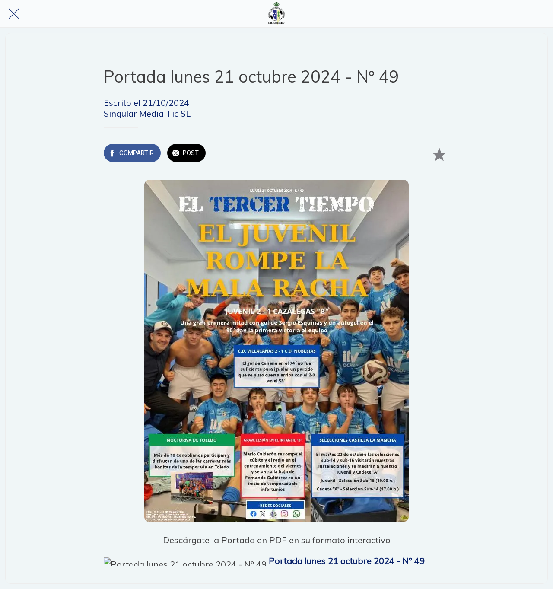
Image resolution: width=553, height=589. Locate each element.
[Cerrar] (14, 14)
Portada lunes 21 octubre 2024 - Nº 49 (347, 560)
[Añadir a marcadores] (439, 153)
